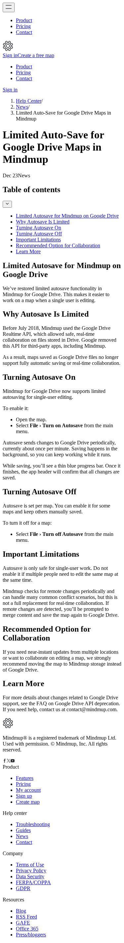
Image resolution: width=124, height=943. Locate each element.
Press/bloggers (31, 934)
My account (28, 790)
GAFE (23, 923)
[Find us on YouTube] (13, 761)
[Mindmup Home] (8, 726)
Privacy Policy (31, 870)
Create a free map (36, 55)
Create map (28, 802)
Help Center (28, 101)
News (22, 107)
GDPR (23, 888)
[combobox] (7, 204)
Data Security (30, 876)
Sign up (24, 796)
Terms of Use (30, 864)
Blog (21, 911)
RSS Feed (26, 917)
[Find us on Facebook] (5, 761)
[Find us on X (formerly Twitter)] (9, 761)
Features (24, 778)
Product (24, 20)
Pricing (23, 26)
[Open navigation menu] (9, 7)
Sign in (10, 55)
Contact (24, 32)
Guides (23, 830)
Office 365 (27, 928)
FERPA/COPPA (33, 882)
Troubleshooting (33, 824)
